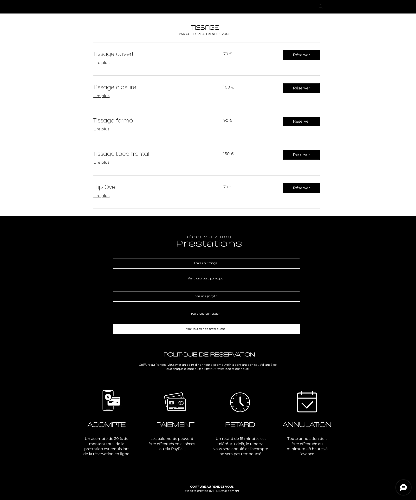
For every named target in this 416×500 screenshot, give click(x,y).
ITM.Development (226, 491)
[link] (152, 54)
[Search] (321, 6)
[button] (301, 55)
